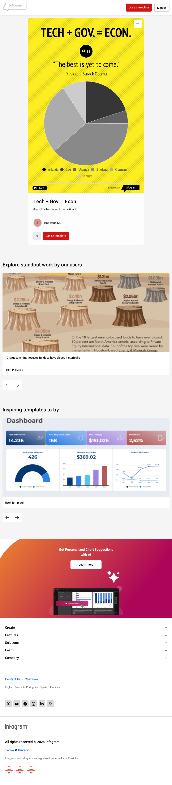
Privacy (23, 750)
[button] (51, 169)
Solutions (11, 643)
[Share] (37, 236)
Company (12, 658)
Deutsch (20, 687)
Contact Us (13, 679)
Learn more (86, 564)
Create (10, 628)
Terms (9, 750)
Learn (9, 650)
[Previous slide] (7, 385)
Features (11, 635)
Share (41, 188)
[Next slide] (17, 385)
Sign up (162, 7)
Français (55, 687)
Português (32, 687)
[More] (138, 24)
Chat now (31, 679)
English (9, 687)
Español (43, 687)
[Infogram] (14, 7)
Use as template (139, 7)
